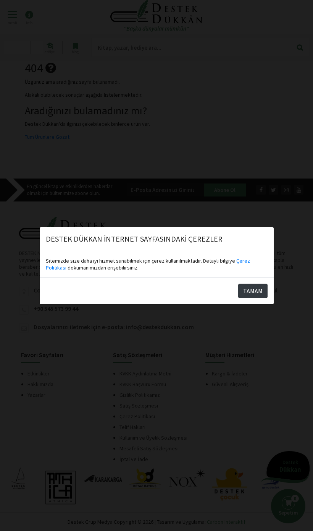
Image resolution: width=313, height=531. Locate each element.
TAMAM (253, 291)
